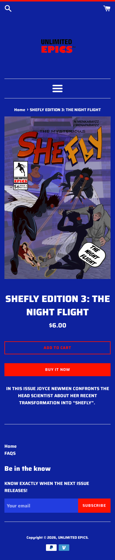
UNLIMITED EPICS (73, 537)
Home (10, 446)
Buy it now (57, 369)
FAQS (10, 453)
